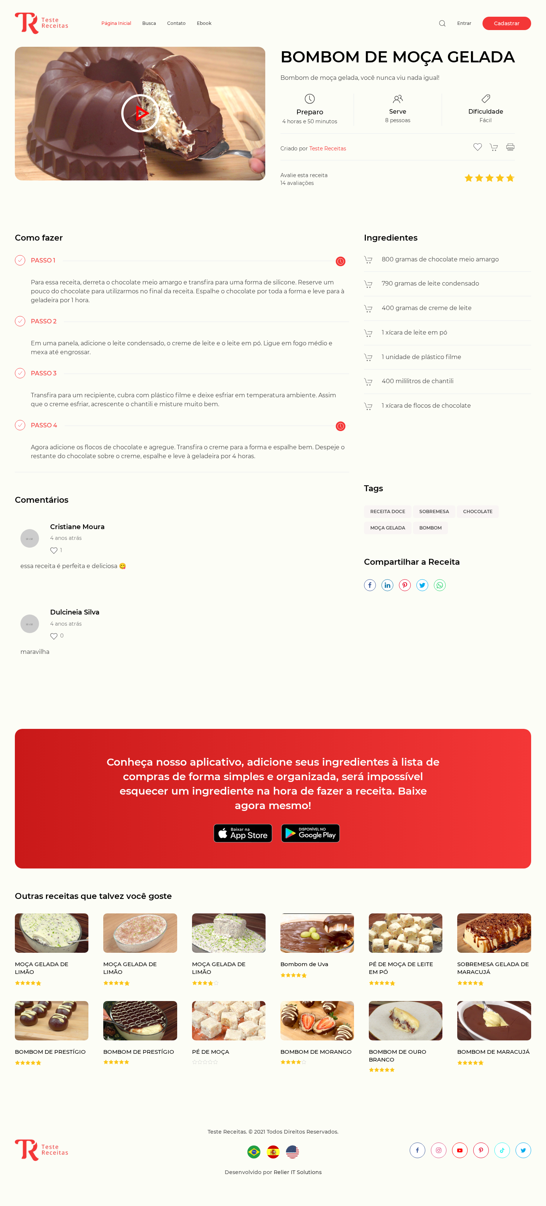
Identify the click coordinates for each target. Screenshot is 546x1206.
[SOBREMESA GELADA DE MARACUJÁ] (486, 949)
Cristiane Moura (77, 527)
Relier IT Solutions (297, 1172)
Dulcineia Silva (75, 612)
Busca (149, 23)
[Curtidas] (54, 550)
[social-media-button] (417, 1150)
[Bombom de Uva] (310, 949)
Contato (176, 23)
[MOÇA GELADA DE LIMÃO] (44, 949)
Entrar (464, 23)
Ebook (204, 23)
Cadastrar (507, 23)
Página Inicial (116, 23)
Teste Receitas (327, 148)
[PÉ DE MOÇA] (221, 1036)
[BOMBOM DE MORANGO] (310, 1036)
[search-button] (442, 23)
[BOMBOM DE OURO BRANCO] (398, 1036)
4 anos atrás (66, 538)
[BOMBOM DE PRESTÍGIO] (44, 1036)
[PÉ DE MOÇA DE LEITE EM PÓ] (398, 949)
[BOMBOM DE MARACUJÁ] (486, 1036)
